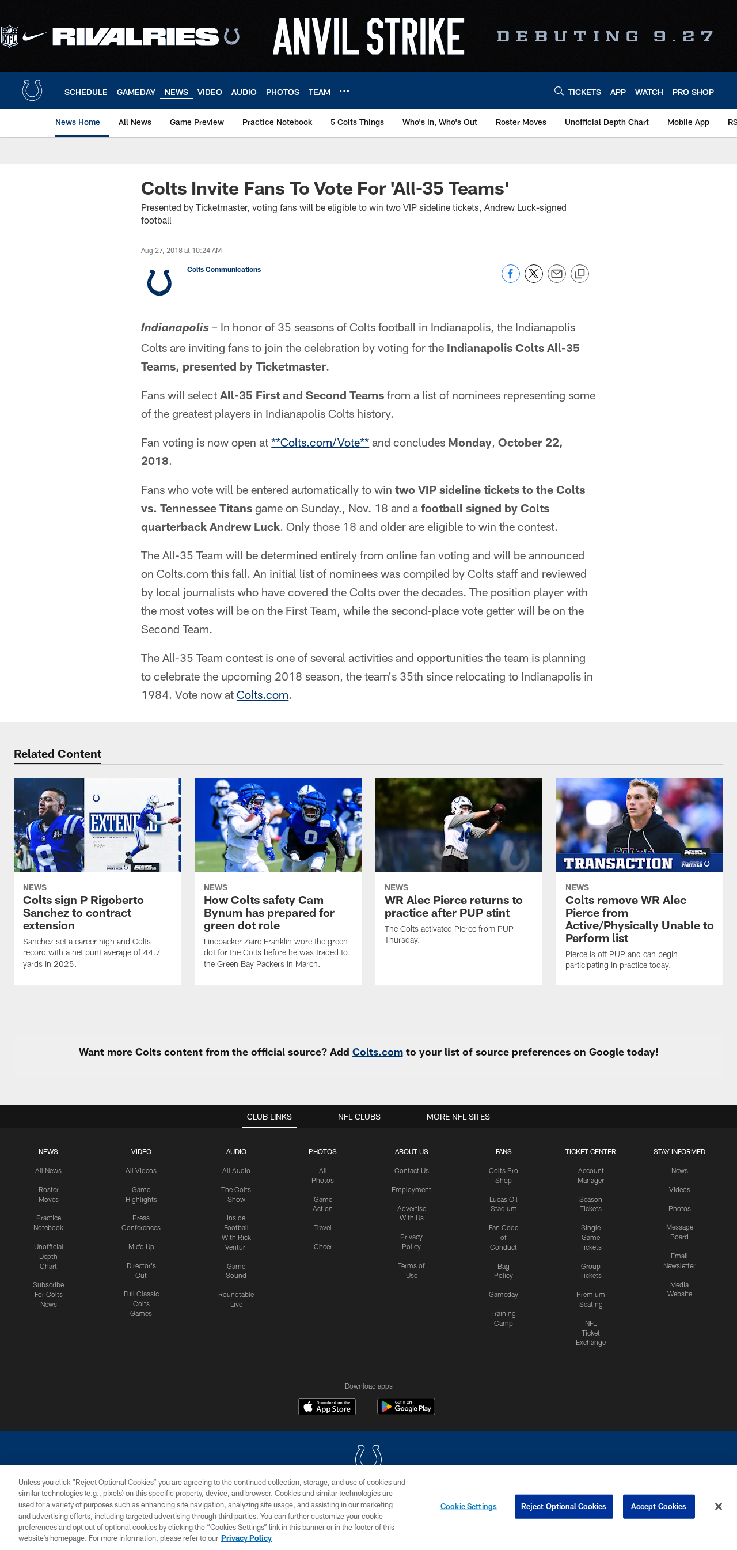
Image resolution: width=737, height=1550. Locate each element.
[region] (368, 1507)
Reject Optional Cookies (564, 1506)
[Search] (559, 91)
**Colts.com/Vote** (320, 442)
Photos (323, 1151)
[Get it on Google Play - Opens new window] (406, 1412)
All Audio (236, 1170)
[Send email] (557, 280)
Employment (411, 1189)
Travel (323, 1227)
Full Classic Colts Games (141, 1303)
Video (141, 1151)
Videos (679, 1189)
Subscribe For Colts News (48, 1294)
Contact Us (411, 1170)
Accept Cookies (659, 1506)
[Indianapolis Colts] (368, 1460)
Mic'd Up (141, 1246)
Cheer (323, 1246)
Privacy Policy (246, 1538)
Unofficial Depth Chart (48, 1256)
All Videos (141, 1170)
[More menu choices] (344, 91)
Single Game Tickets (591, 1237)
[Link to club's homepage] (32, 90)
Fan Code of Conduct (503, 1237)
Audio (236, 1151)
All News (48, 1170)
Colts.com (262, 694)
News (48, 1151)
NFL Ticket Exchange (591, 1333)
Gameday (503, 1294)
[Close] (718, 1506)
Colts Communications (224, 269)
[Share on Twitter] (534, 280)
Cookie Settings (468, 1506)
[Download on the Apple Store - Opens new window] (327, 1408)
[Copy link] (580, 274)
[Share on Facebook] (511, 280)
